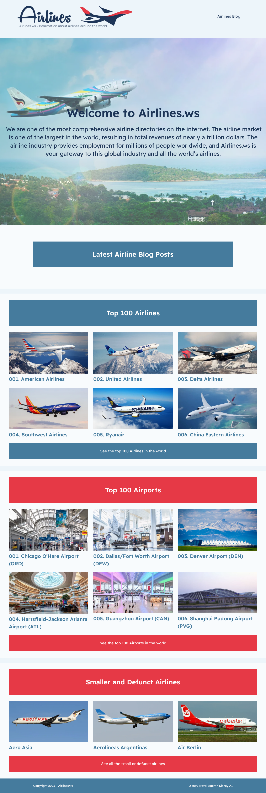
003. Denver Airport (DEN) (210, 556)
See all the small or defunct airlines (133, 763)
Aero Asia (20, 747)
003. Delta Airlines (200, 379)
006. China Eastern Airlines (211, 434)
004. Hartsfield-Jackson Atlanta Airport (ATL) (48, 623)
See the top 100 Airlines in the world (133, 451)
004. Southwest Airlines (38, 434)
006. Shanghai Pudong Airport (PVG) (215, 622)
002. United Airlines (117, 379)
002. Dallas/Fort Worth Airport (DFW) (131, 560)
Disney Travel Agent (202, 786)
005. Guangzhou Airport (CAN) (131, 618)
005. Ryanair (108, 434)
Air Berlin (189, 747)
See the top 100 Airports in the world (133, 643)
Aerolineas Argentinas (120, 747)
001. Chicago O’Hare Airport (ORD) (44, 560)
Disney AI (226, 786)
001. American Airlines (37, 379)
